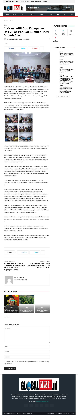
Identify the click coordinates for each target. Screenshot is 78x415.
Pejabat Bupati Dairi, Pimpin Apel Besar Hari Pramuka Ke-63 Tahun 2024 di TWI (39, 266)
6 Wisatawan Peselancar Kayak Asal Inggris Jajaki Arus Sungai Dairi (26, 310)
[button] (72, 14)
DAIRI (11, 21)
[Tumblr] (46, 405)
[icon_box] (46, 2)
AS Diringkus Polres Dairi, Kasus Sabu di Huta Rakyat (42, 310)
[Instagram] (66, 1)
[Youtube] (73, 1)
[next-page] (8, 316)
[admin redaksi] (5, 39)
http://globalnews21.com (20, 279)
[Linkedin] (36, 405)
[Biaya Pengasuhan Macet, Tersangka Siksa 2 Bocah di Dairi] (11, 304)
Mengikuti (63, 30)
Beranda (6, 21)
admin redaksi (13, 39)
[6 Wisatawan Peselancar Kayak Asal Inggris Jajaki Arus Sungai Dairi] (26, 304)
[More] (42, 48)
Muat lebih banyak (63, 96)
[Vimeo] (70, 1)
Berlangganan (56, 37)
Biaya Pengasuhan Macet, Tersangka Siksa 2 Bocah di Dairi (11, 310)
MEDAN (62, 75)
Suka (55, 30)
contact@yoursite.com (42, 401)
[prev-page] (5, 316)
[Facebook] (63, 1)
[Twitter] (68, 1)
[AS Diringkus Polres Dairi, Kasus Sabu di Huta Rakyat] (42, 304)
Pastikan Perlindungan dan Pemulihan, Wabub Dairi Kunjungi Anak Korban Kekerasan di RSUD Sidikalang (66, 90)
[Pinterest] (41, 405)
